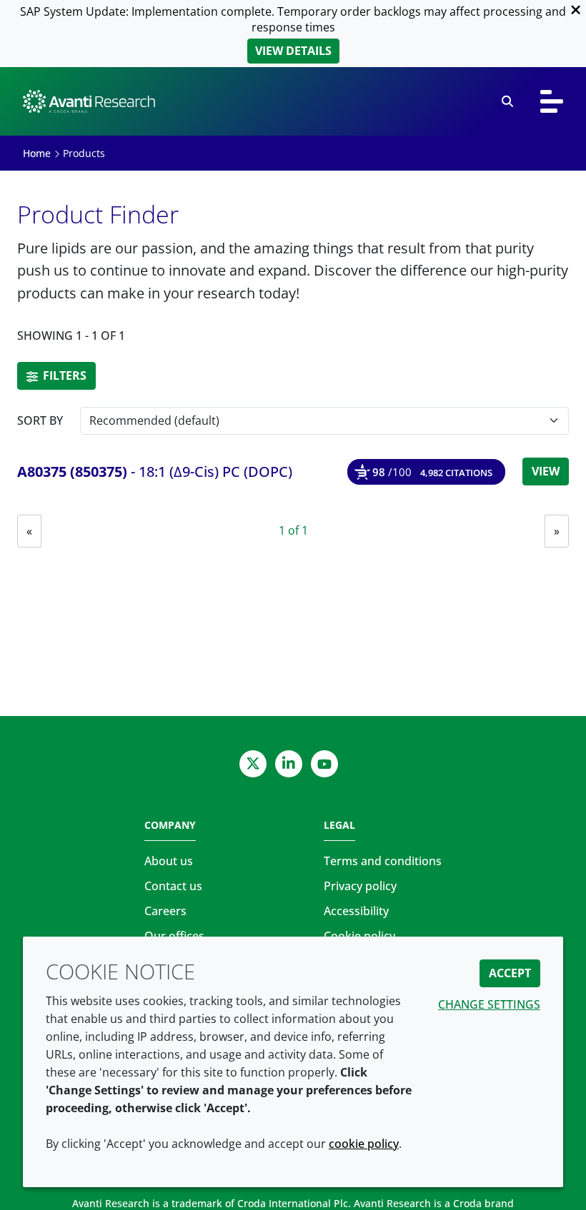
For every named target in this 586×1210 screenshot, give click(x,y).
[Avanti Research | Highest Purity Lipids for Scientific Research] (89, 101)
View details (293, 51)
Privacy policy (360, 886)
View (546, 471)
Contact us (173, 886)
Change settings (489, 1004)
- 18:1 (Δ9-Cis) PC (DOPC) (154, 471)
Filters (63, 375)
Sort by (40, 420)
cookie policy (364, 1143)
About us (168, 861)
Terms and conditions (383, 861)
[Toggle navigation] (551, 101)
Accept (510, 973)
